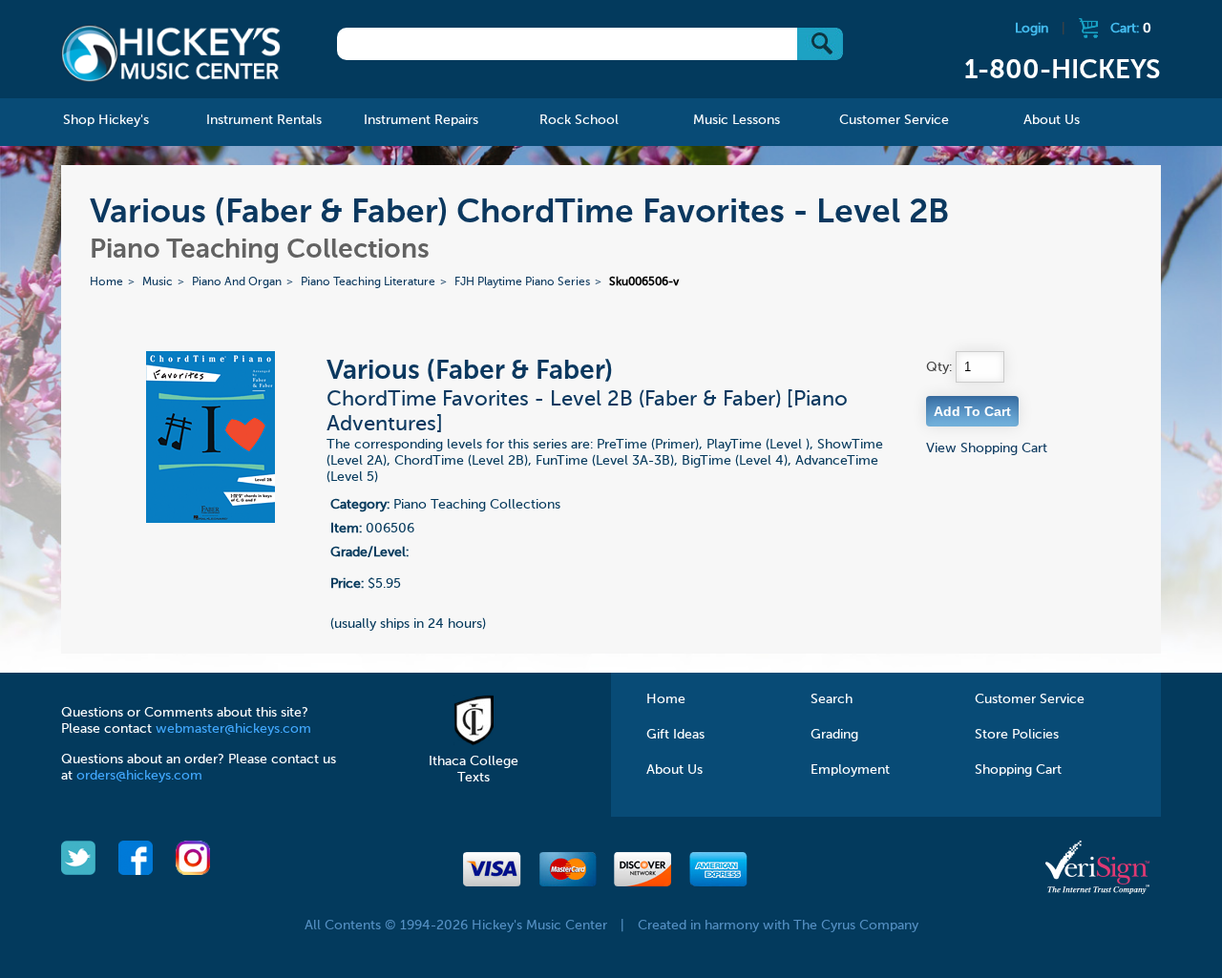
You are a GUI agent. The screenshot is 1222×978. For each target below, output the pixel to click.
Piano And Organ (237, 282)
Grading (834, 734)
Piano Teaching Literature (368, 282)
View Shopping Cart (986, 448)
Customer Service (1030, 699)
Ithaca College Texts (473, 769)
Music (157, 282)
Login (1031, 28)
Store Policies (1017, 734)
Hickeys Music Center (171, 52)
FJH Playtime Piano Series (522, 282)
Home (106, 282)
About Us (674, 770)
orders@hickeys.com (139, 775)
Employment (850, 770)
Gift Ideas (675, 734)
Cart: (1130, 28)
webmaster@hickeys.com (233, 729)
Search (832, 699)
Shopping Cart (1018, 770)
